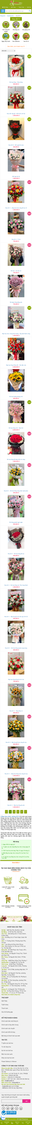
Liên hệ (29, 7)
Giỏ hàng (5, 7)
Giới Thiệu (13, 7)
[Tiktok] (12, 1108)
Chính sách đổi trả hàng (8, 1032)
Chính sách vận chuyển (8, 1028)
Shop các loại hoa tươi (8, 1058)
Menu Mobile (2, 11)
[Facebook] (3, 1108)
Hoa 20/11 (18, 15)
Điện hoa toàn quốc (7, 1054)
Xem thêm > (16, 862)
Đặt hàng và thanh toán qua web (11, 1036)
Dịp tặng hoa (10, 15)
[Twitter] (7, 1108)
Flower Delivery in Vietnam (9, 1061)
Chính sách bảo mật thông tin (10, 1021)
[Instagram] (16, 1108)
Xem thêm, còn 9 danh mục (15, 46)
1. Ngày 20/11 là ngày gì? (8, 844)
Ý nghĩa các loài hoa (7, 1043)
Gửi (26, 1101)
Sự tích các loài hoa (7, 1050)
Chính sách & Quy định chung (10, 1025)
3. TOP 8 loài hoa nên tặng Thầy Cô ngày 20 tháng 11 (15, 850)
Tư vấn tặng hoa (6, 1047)
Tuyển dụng (5, 1004)
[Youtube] (20, 1108)
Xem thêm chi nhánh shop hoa (11, 994)
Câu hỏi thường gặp (7, 1012)
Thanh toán (21, 7)
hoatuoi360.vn (13, 1119)
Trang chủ (2, 15)
